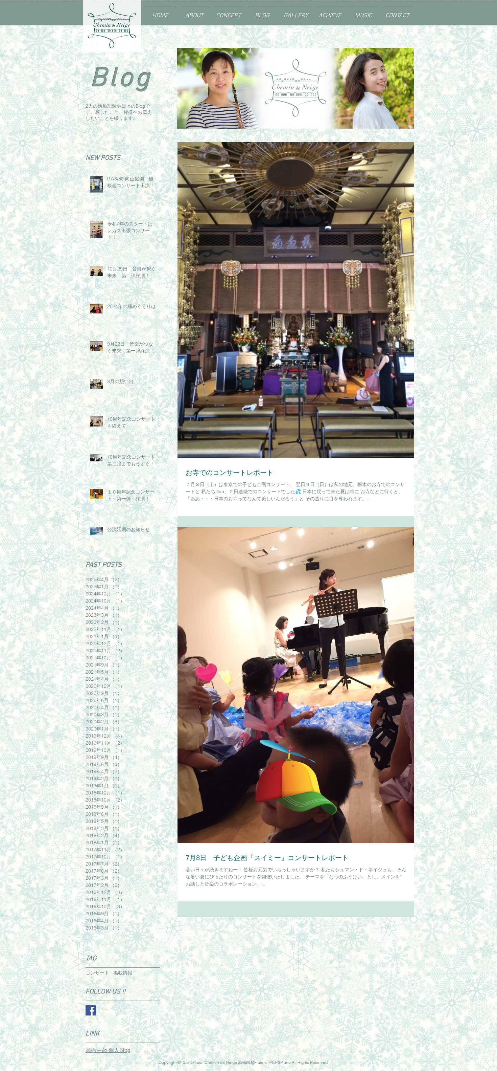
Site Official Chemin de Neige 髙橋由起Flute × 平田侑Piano (237, 1062)
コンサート (97, 973)
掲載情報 (122, 973)
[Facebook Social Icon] (91, 1010)
